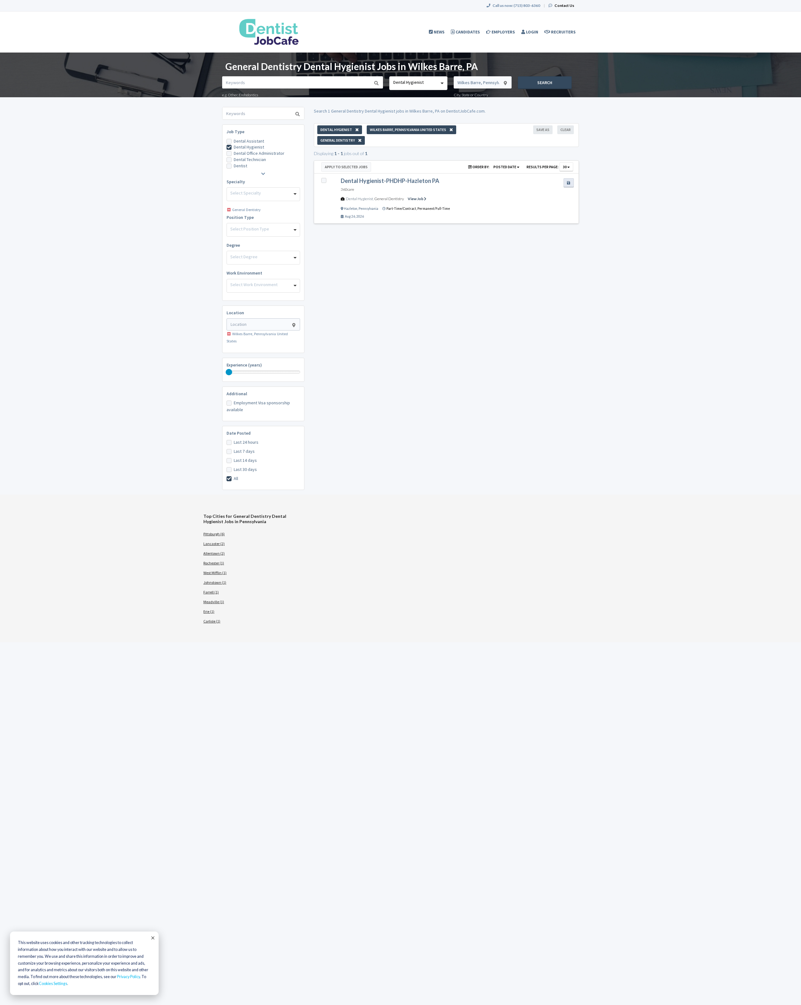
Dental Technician (250, 159)
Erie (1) (208, 611)
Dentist (240, 166)
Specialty (236, 181)
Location (235, 313)
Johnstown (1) (214, 582)
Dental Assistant (249, 141)
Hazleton (350, 208)
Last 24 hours (246, 442)
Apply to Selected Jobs (346, 166)
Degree (233, 245)
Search (544, 82)
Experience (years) (244, 365)
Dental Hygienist (249, 147)
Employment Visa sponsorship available (258, 406)
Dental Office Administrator (259, 153)
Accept (152, 938)
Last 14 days (245, 460)
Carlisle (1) (211, 621)
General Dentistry (389, 198)
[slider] (229, 372)
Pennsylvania (368, 208)
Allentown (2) (214, 553)
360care (347, 189)
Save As (542, 129)
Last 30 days (245, 469)
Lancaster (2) (214, 543)
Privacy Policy (128, 976)
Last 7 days (244, 451)
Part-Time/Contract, (401, 208)
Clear (565, 129)
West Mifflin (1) (215, 572)
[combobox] (418, 83)
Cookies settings (53, 983)
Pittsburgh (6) (214, 534)
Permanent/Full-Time (433, 208)
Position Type (240, 217)
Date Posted (239, 433)
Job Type (235, 131)
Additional (237, 393)
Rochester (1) (213, 563)
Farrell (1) (211, 592)
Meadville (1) (213, 601)
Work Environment (244, 273)
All (236, 478)
